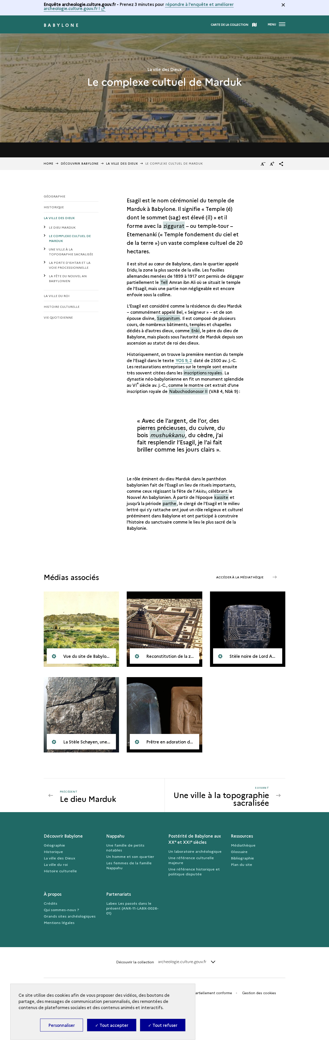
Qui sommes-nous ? (61, 909)
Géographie (54, 196)
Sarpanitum (168, 318)
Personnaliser (61, 1025)
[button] (281, 164)
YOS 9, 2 (184, 360)
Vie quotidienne (58, 317)
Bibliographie (242, 857)
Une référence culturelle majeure (191, 860)
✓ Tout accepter (111, 1025)
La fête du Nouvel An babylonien (68, 278)
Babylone (62, 25)
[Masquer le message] (283, 5)
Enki (194, 330)
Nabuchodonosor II (188, 391)
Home (48, 163)
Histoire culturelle (61, 306)
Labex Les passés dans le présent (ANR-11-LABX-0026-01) (132, 908)
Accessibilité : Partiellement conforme (200, 993)
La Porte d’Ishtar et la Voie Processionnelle (69, 265)
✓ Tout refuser (162, 1025)
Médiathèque (243, 845)
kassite (221, 497)
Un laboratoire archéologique (195, 851)
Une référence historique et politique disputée (194, 871)
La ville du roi (56, 295)
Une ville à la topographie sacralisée (71, 251)
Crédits (50, 903)
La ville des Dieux (59, 218)
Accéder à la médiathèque (240, 577)
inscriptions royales (203, 372)
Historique (54, 207)
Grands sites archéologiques (70, 916)
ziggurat (173, 225)
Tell (164, 282)
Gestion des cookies (259, 993)
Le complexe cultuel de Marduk (70, 238)
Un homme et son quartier (130, 856)
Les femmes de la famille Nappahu (129, 865)
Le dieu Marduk (62, 227)
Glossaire (239, 851)
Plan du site (241, 864)
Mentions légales (59, 922)
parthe (169, 503)
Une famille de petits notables (125, 847)
